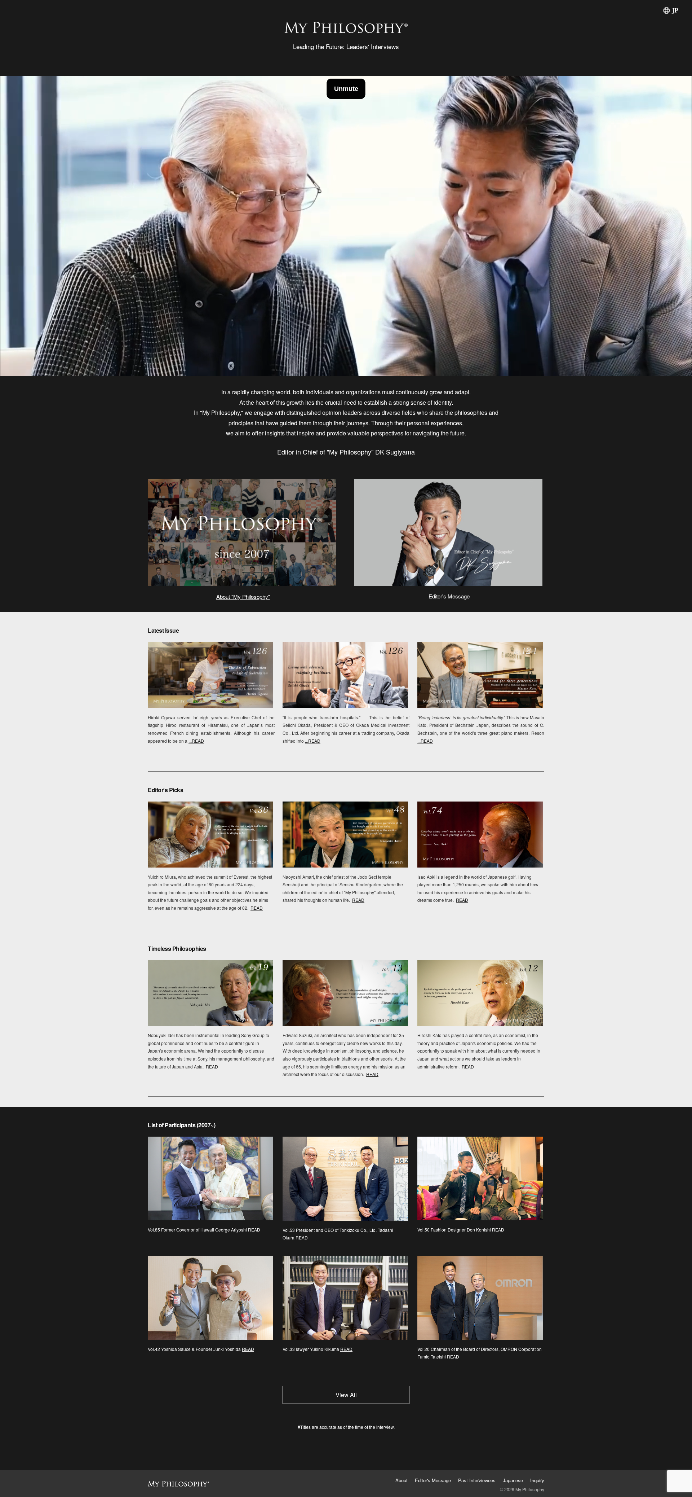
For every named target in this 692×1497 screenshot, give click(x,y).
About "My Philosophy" (243, 596)
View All (346, 1395)
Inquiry (537, 1480)
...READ (196, 741)
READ (256, 908)
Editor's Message (449, 596)
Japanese (513, 1480)
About (401, 1480)
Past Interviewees (477, 1480)
